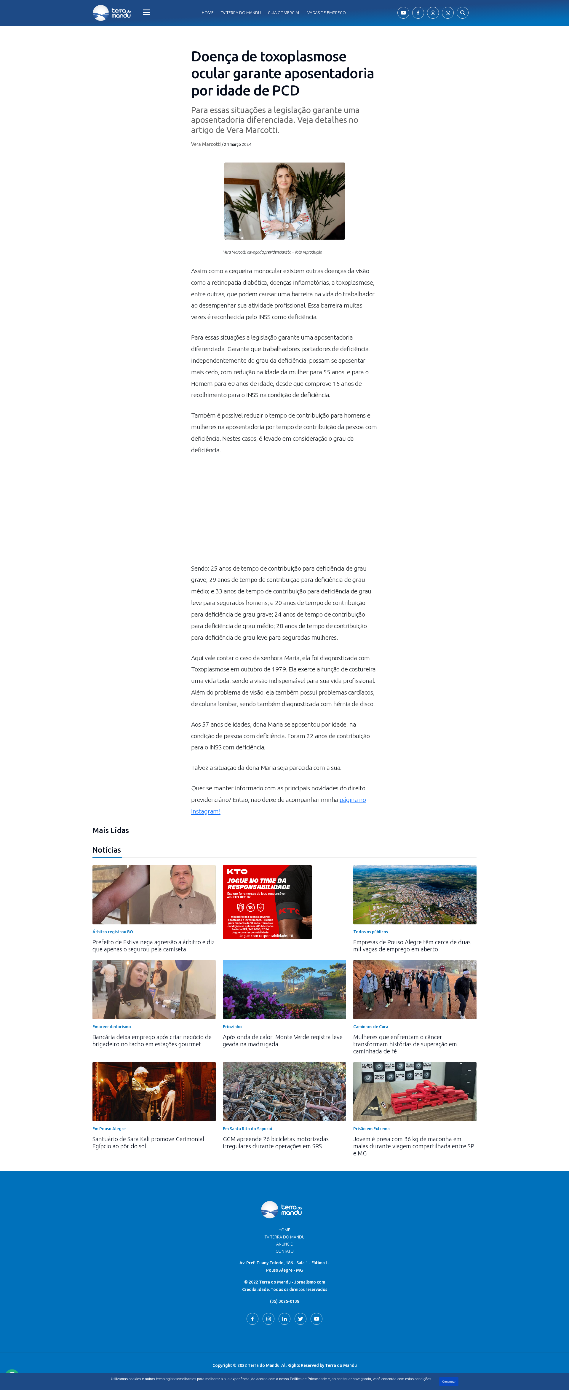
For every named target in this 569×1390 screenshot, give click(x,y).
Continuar (448, 1381)
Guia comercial (284, 12)
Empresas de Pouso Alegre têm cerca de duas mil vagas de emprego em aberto (412, 946)
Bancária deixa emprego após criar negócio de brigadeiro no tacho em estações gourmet (152, 1040)
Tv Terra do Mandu (241, 12)
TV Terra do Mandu (285, 1237)
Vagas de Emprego (326, 12)
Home (208, 12)
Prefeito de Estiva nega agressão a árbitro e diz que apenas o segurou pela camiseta (153, 946)
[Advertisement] (284, 512)
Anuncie (284, 1244)
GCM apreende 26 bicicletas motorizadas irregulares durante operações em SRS (276, 1142)
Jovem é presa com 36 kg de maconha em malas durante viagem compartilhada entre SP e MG (413, 1146)
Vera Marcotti (206, 144)
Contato (285, 1251)
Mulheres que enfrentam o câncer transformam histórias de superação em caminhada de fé (405, 1044)
